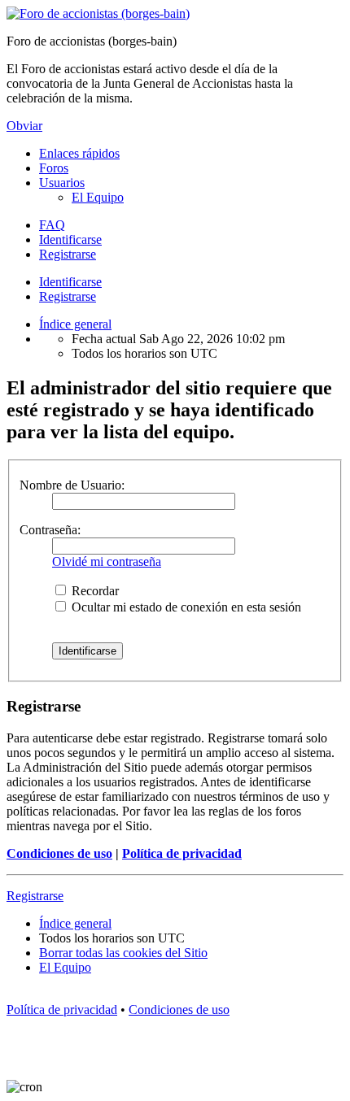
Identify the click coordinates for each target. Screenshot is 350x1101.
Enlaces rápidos (79, 153)
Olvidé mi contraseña (106, 561)
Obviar (24, 126)
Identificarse (70, 282)
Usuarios (62, 182)
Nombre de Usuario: (72, 485)
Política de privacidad (182, 853)
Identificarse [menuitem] (70, 239)
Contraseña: (50, 530)
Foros (53, 168)
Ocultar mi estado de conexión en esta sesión (184, 607)
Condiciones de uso (59, 853)
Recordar (93, 591)
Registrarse (67, 296)
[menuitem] (98, 197)
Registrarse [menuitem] (67, 254)
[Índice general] (98, 13)
